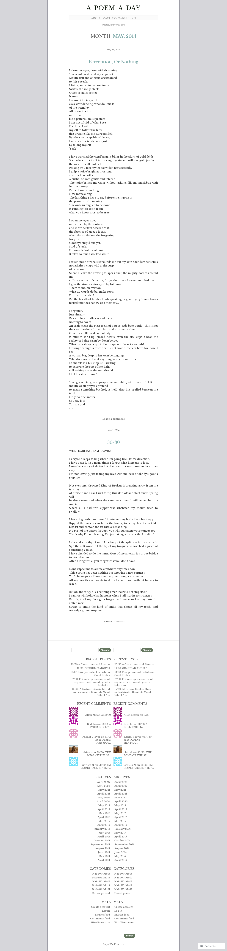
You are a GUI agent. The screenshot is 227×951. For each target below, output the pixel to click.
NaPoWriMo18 (101, 885)
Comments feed (100, 918)
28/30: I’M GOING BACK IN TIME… (96, 766)
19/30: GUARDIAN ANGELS (93, 668)
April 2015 (104, 836)
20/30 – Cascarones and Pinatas (90, 664)
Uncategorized (101, 893)
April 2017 (104, 817)
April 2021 (103, 793)
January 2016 (102, 828)
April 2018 (103, 809)
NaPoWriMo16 (101, 877)
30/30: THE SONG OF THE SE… (99, 754)
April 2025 (103, 782)
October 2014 (102, 840)
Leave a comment (113, 418)
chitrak (87, 752)
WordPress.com (100, 922)
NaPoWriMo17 (101, 881)
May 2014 (104, 856)
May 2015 (104, 832)
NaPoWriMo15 (101, 873)
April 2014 (104, 860)
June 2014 (104, 852)
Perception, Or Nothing (113, 61)
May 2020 (104, 797)
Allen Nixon (93, 714)
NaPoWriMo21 (101, 889)
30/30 (113, 442)
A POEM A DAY (113, 8)
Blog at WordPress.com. (113, 944)
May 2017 (104, 813)
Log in (106, 910)
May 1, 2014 (114, 429)
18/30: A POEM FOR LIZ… (100, 726)
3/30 (108, 714)
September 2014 (100, 844)
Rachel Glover (91, 736)
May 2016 (104, 821)
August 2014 (102, 848)
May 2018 (104, 805)
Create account (100, 906)
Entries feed (102, 914)
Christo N (88, 764)
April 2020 (103, 801)
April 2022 (103, 785)
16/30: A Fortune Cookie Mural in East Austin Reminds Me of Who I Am (91, 692)
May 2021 (104, 789)
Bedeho (92, 724)
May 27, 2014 (113, 49)
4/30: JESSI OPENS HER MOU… (102, 739)
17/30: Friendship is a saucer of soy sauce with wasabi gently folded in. (90, 682)
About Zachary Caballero (113, 18)
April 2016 (103, 824)
